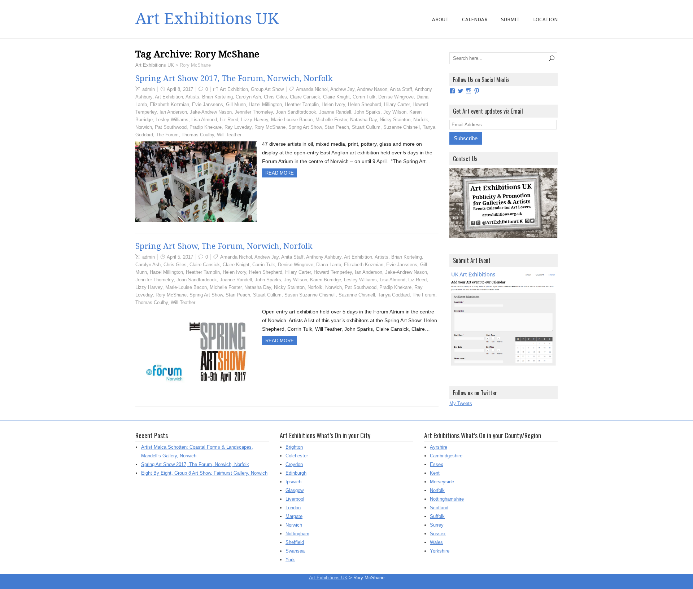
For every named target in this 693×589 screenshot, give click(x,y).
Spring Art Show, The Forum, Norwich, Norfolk (224, 246)
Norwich (143, 127)
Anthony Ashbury (323, 257)
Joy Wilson (394, 112)
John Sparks (367, 112)
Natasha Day (363, 119)
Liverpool (295, 499)
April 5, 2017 (180, 257)
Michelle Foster (331, 119)
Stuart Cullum (366, 127)
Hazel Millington (265, 104)
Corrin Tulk (364, 97)
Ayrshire (438, 447)
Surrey (437, 525)
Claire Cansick (305, 97)
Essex (436, 464)
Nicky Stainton (395, 119)
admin (148, 89)
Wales (436, 542)
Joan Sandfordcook (296, 112)
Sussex (438, 533)
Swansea (295, 551)
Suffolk (437, 516)
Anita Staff (401, 89)
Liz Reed (229, 119)
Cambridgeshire (446, 455)
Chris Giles (275, 97)
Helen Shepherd (364, 104)
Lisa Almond (204, 119)
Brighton (294, 447)
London (293, 507)
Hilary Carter (397, 104)
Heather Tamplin (302, 104)
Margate (294, 516)
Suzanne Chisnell (401, 127)
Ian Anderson (173, 112)
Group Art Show (267, 89)
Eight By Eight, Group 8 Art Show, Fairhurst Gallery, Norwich (204, 473)
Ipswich (293, 481)
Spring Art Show (305, 127)
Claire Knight (336, 97)
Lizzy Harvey (254, 119)
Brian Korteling (217, 97)
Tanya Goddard (394, 295)
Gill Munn (236, 104)
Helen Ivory (333, 104)
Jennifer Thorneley (254, 112)
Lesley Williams (172, 119)
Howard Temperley (333, 272)
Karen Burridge (325, 279)
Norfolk (420, 119)
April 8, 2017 (180, 89)
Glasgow (295, 490)
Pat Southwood (171, 127)
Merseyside (442, 481)
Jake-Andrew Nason (211, 112)
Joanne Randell (335, 112)
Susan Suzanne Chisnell (310, 295)
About (440, 19)
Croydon (294, 464)
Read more (279, 173)
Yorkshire (439, 551)
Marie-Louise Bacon (292, 119)
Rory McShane (270, 127)
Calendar (475, 19)
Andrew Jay (342, 89)
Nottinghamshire (447, 499)
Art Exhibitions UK (207, 18)
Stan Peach (336, 127)
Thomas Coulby (198, 134)
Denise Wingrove (396, 97)
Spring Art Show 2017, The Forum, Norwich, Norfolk (234, 78)
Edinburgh (296, 473)
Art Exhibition (234, 89)
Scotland (439, 507)
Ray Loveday (238, 127)
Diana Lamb (328, 264)
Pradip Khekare (205, 127)
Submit (510, 19)
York (290, 559)
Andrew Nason (372, 89)
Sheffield (295, 542)
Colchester (297, 455)
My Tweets (460, 403)
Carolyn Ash (248, 97)
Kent (435, 473)
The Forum (167, 134)
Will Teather (229, 134)
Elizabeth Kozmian (169, 104)
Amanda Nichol (312, 89)
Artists (192, 97)
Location (545, 19)
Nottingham (297, 533)
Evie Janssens (207, 104)
